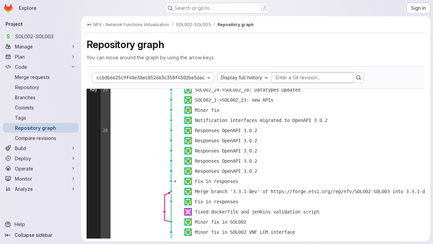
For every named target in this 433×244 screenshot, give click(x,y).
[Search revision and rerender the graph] (358, 77)
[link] (171, 89)
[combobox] (244, 77)
